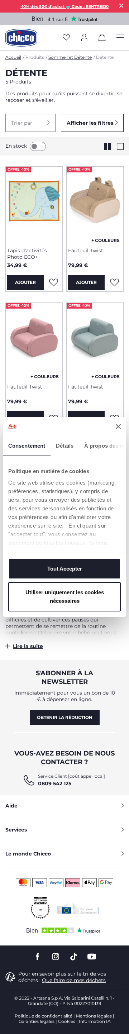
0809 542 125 (54, 783)
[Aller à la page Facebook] (37, 956)
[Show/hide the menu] (120, 38)
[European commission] (78, 908)
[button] (30, 123)
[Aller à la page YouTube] (91, 956)
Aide (11, 805)
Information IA (95, 1021)
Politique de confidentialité (43, 1016)
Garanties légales (36, 1021)
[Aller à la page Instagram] (55, 956)
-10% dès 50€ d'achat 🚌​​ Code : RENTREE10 (64, 6)
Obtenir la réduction (64, 717)
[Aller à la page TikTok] (73, 956)
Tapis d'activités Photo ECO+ (27, 253)
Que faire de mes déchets (74, 980)
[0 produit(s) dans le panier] (102, 38)
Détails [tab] (64, 446)
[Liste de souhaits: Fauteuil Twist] (114, 282)
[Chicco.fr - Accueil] (21, 38)
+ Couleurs (105, 240)
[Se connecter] (84, 38)
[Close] (121, 5)
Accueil (13, 57)
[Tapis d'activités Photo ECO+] (34, 204)
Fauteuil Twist (85, 250)
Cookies (66, 1021)
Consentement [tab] (26, 446)
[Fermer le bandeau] (118, 426)
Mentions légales (94, 1016)
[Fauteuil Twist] (95, 204)
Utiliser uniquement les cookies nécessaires (64, 596)
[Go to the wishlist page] (66, 38)
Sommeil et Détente (70, 57)
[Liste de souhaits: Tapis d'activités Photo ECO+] (53, 282)
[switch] (38, 146)
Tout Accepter (64, 569)
